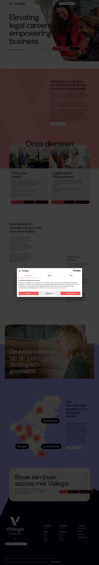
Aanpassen (49, 293)
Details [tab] (49, 275)
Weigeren (28, 293)
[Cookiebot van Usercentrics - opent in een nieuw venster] (74, 271)
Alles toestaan (70, 293)
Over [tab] (71, 275)
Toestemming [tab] (27, 275)
